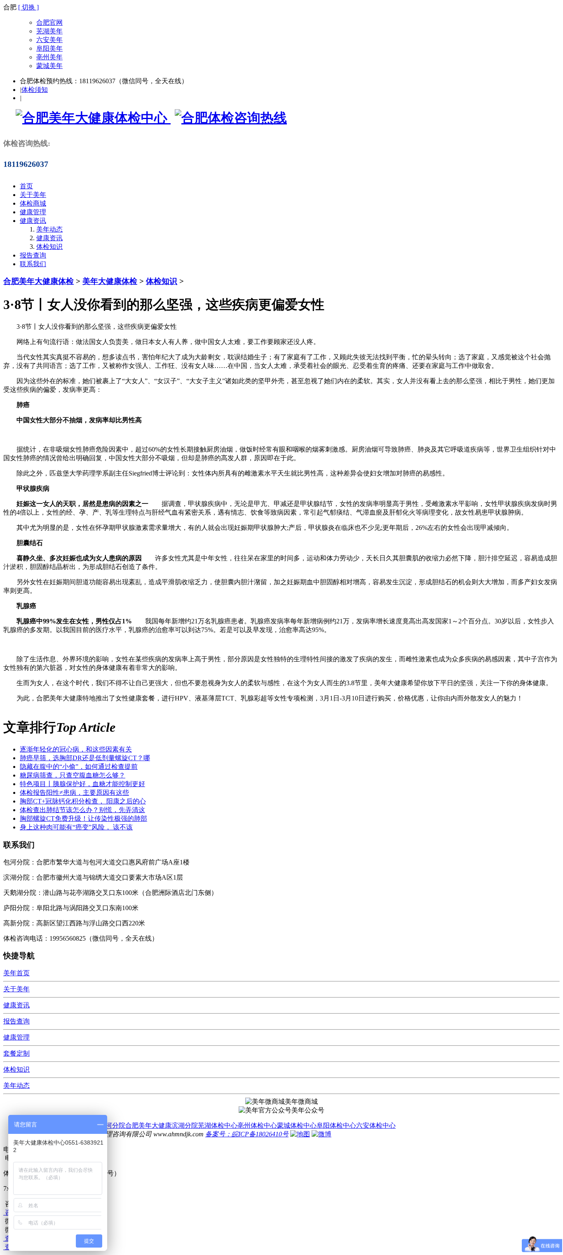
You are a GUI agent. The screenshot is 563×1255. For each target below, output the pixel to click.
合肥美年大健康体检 (38, 281)
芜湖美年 (49, 31)
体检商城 (33, 203)
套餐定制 (16, 1053)
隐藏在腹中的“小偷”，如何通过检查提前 (79, 766)
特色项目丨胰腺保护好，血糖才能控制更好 (82, 783)
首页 (26, 186)
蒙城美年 (49, 65)
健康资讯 (33, 220)
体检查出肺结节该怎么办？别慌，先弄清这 (82, 809)
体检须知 (34, 89)
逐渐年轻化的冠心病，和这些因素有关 (76, 749)
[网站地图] (300, 1134)
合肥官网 (49, 22)
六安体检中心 (376, 1125)
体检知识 (49, 246)
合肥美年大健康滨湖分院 (161, 1125)
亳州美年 (49, 57)
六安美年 (49, 39)
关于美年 (33, 194)
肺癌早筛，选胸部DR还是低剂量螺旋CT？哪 (85, 757)
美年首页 (16, 972)
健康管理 (33, 211)
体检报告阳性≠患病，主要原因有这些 (74, 792)
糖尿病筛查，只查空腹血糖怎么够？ (72, 775)
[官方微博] (321, 1134)
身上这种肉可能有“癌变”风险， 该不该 (76, 827)
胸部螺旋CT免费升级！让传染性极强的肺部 (83, 818)
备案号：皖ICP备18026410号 (247, 1134)
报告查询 (33, 255)
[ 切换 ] (28, 7)
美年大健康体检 (109, 281)
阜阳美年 (49, 48)
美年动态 (49, 229)
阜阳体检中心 (336, 1125)
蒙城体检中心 (297, 1125)
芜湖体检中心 (217, 1125)
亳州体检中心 (257, 1125)
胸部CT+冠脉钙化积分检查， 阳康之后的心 (83, 801)
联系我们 (33, 263)
